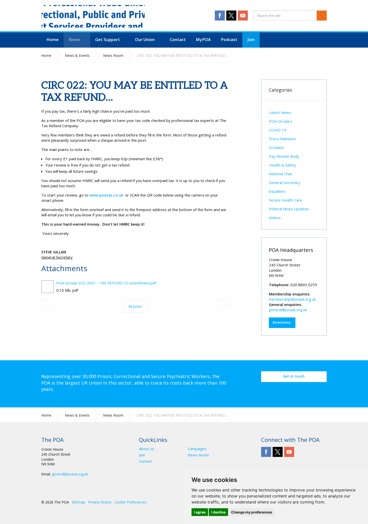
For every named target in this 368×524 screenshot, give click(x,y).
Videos (275, 217)
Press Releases (282, 138)
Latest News (280, 112)
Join (142, 455)
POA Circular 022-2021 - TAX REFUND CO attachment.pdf (106, 282)
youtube (243, 16)
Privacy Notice (99, 502)
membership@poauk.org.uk (292, 299)
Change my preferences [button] (251, 512)
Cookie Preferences (130, 502)
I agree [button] (200, 512)
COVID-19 (277, 129)
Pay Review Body (284, 156)
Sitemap (78, 502)
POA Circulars (280, 121)
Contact (145, 461)
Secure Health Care (285, 200)
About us (146, 449)
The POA (93, 16)
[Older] (46, 303)
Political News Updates (289, 208)
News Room (198, 455)
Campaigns (197, 449)
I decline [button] (218, 512)
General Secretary (284, 182)
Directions (281, 322)
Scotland (276, 147)
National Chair (280, 173)
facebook (220, 16)
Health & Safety (282, 164)
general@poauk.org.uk (288, 309)
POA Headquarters (291, 250)
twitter (231, 16)
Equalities (277, 191)
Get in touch (294, 376)
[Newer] (224, 303)
